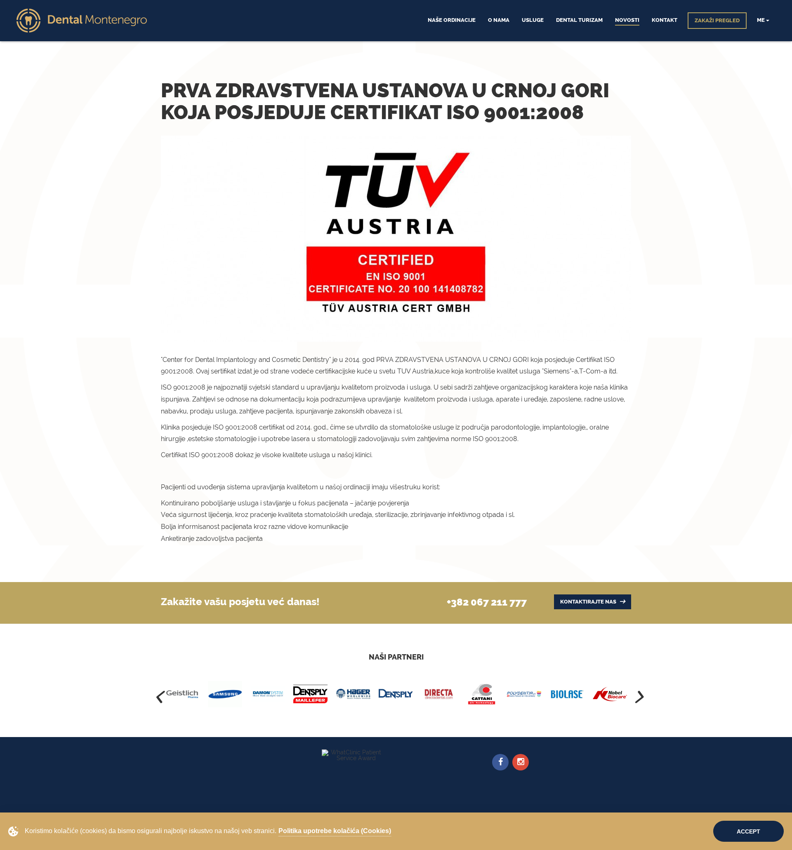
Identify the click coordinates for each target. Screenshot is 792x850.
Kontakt (664, 20)
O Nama (498, 20)
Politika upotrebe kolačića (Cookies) (334, 830)
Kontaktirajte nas (589, 602)
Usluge (533, 20)
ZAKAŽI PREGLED (717, 20)
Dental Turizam (579, 20)
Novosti (627, 20)
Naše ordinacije (452, 20)
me (761, 20)
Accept (748, 831)
